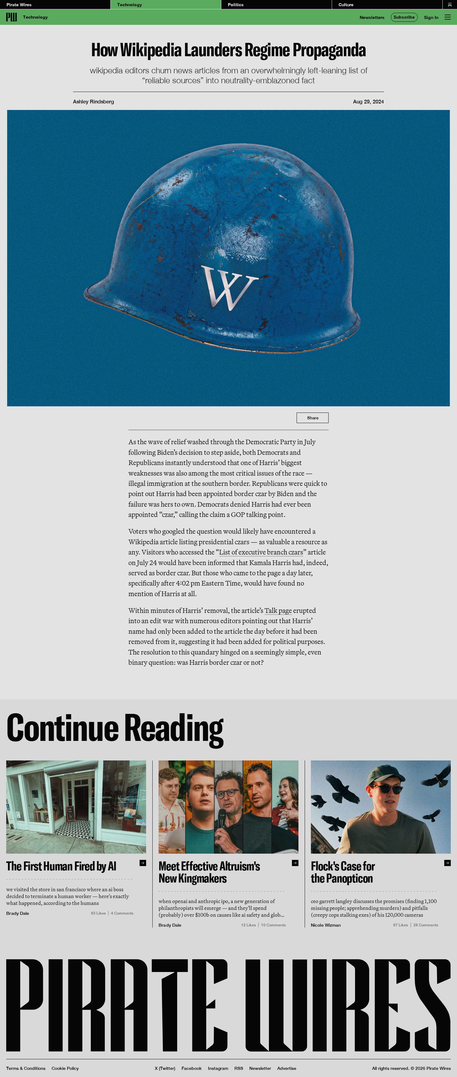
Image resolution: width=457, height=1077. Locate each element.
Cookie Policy (65, 1068)
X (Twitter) (165, 1068)
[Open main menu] (448, 17)
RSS (238, 1068)
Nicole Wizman (326, 925)
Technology (129, 4)
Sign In (431, 17)
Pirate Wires (19, 4)
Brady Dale (17, 913)
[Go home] (11, 17)
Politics (236, 4)
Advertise (286, 1068)
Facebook (192, 1068)
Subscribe (404, 17)
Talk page (278, 610)
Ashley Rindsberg (93, 101)
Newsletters (372, 17)
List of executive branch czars (261, 552)
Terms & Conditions (25, 1068)
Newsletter (260, 1068)
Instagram (218, 1068)
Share (312, 417)
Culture (346, 4)
